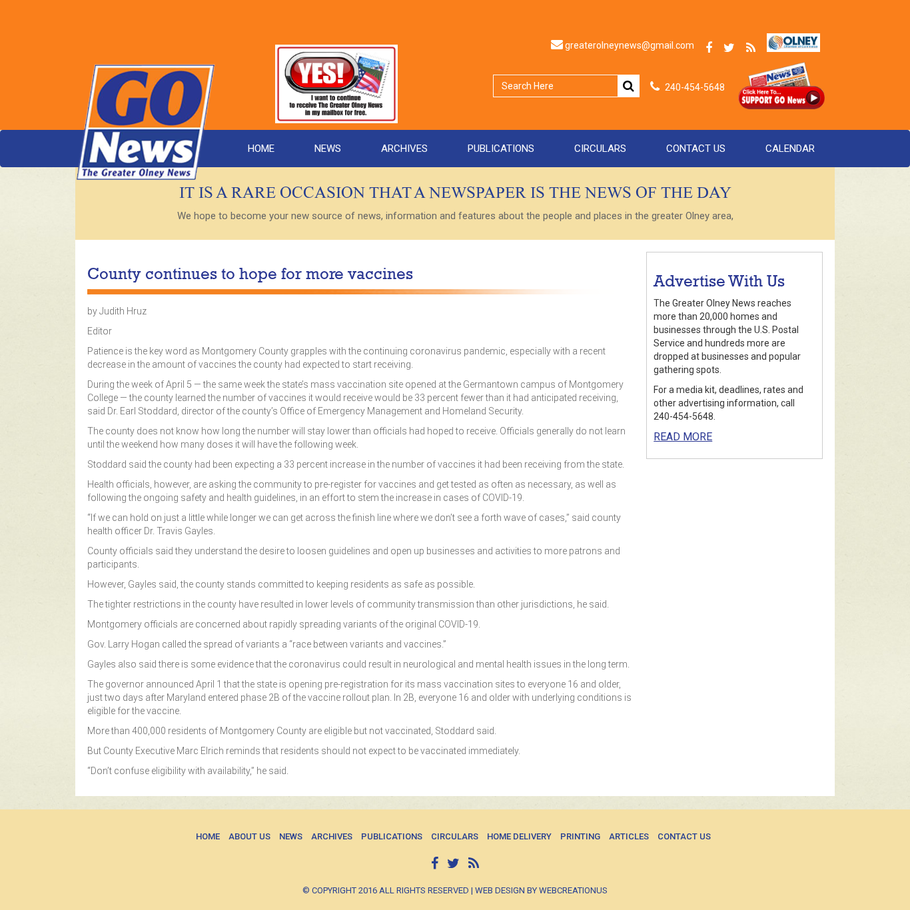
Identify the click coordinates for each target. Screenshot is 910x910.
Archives (404, 149)
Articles (629, 836)
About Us (249, 836)
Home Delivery (519, 836)
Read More (683, 436)
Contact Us (695, 149)
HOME (261, 149)
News (327, 149)
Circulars (600, 149)
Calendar (790, 149)
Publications (501, 149)
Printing (580, 836)
